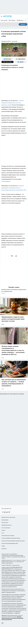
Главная (3, 546)
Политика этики (5, 522)
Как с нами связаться (6, 527)
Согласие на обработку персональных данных (11, 538)
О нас (3, 532)
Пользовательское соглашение (8, 535)
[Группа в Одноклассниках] (5, 512)
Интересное (4, 548)
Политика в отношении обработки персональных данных (13, 540)
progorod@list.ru (9, 563)
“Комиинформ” (6, 181)
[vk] (12, 256)
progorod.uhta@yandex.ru (7, 565)
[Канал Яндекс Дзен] (7, 62)
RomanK (14, 41)
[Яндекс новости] (20, 59)
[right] (26, 20)
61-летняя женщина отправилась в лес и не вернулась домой (12, 103)
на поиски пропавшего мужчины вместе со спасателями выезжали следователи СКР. (13, 188)
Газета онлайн (4, 20)
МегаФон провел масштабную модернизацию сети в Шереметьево (13, 291)
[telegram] (16, 256)
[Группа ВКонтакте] (7, 59)
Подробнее (17, 613)
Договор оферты (5, 519)
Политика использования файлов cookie (10, 543)
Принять (23, 24)
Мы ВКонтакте (20, 20)
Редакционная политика (6, 525)
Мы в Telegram (12, 20)
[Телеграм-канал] (20, 62)
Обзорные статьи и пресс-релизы (8, 517)
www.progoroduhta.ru (13, 554)
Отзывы (3, 530)
